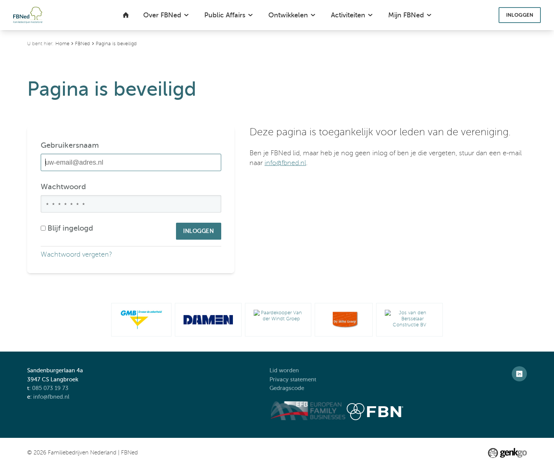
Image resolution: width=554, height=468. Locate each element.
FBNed (82, 43)
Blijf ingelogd (70, 228)
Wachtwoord (63, 186)
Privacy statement (293, 379)
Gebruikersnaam (70, 145)
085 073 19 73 (50, 388)
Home (62, 43)
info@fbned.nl (285, 163)
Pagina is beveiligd (116, 43)
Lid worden (284, 370)
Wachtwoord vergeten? (76, 254)
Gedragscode (287, 388)
